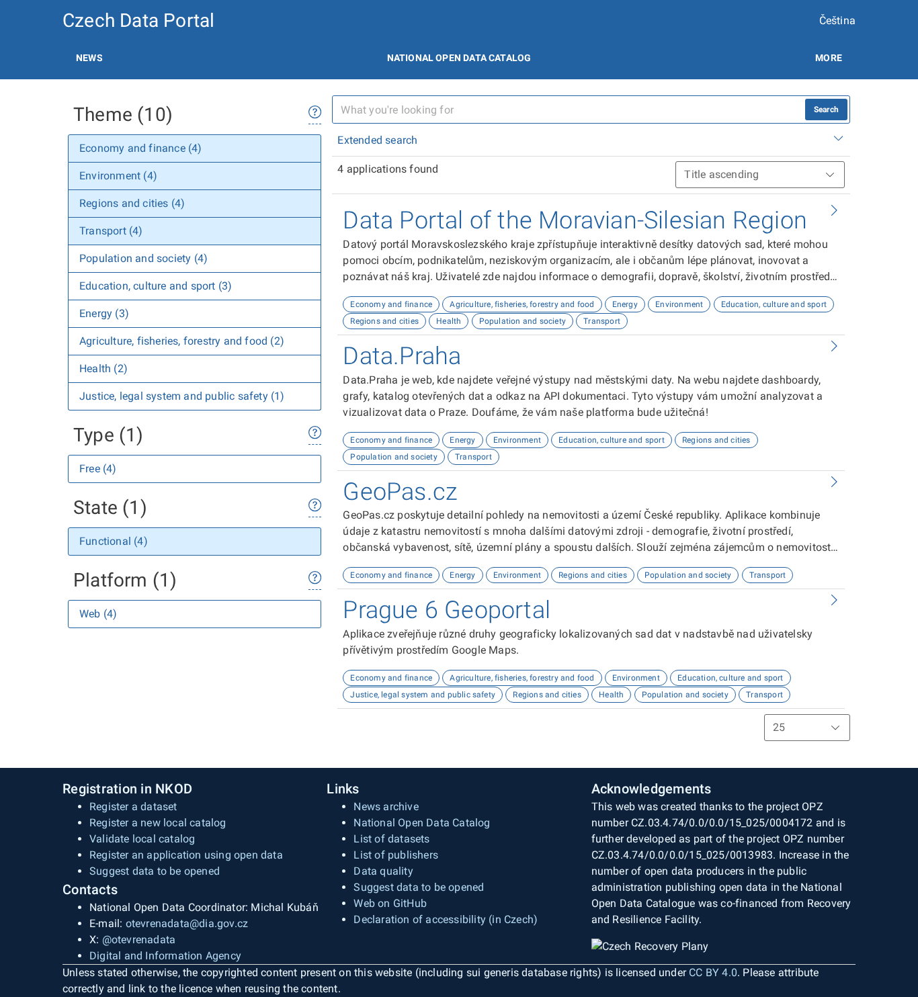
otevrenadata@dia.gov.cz (187, 923)
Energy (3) (104, 313)
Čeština (837, 20)
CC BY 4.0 (713, 972)
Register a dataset (133, 806)
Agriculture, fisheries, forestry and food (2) (181, 341)
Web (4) (98, 613)
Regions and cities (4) (132, 203)
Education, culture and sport (774, 304)
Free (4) (98, 468)
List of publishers (395, 855)
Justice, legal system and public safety (422, 694)
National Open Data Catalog (421, 822)
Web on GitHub (390, 903)
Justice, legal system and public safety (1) (182, 396)
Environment (679, 304)
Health (448, 321)
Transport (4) (111, 230)
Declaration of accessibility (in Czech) (445, 919)
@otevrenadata (139, 939)
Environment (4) (118, 175)
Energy (625, 304)
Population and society (522, 321)
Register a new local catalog (157, 822)
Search (826, 109)
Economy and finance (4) (140, 148)
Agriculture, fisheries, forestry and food (522, 304)
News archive (385, 806)
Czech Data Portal (138, 20)
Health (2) (103, 368)
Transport (601, 321)
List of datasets (391, 838)
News (89, 57)
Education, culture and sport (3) (155, 285)
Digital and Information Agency (165, 955)
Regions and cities (384, 321)
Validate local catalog (142, 838)
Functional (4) (113, 541)
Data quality (383, 871)
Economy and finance (391, 304)
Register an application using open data (186, 855)
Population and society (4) (143, 258)
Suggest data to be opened (154, 871)
